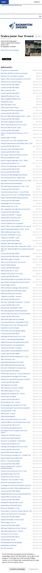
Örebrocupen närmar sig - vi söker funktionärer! (15, 374)
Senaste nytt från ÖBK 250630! (10, 212)
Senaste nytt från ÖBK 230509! (10, 500)
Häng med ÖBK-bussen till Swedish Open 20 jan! (15, 422)
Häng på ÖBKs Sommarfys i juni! (11, 497)
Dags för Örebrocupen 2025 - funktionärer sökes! (16, 246)
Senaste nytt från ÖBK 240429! (10, 371)
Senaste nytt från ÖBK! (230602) (10, 491)
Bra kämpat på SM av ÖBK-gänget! (11, 542)
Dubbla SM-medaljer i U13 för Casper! (12, 520)
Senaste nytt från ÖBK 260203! (10, 130)
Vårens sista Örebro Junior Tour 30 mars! (13, 262)
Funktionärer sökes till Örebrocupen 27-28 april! (15, 379)
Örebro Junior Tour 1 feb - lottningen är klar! (14, 140)
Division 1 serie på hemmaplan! (10, 461)
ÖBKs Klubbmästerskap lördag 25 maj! (12, 365)
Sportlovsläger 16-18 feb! (8, 138)
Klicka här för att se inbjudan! (10, 50)
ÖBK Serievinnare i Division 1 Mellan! (12, 388)
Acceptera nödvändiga (17, 569)
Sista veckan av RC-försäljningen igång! (13, 331)
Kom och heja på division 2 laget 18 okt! (13, 178)
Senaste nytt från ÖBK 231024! (10, 449)
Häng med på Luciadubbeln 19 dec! (11, 308)
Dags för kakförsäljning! (8, 265)
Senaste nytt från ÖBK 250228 (10, 268)
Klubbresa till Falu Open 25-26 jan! (11, 293)
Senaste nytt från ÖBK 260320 (10, 113)
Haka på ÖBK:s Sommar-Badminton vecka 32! (15, 351)
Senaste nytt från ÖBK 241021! (10, 316)
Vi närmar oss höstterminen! (9, 70)
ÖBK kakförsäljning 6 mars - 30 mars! (12, 531)
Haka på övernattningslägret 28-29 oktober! (14, 175)
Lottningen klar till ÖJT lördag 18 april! (12, 110)
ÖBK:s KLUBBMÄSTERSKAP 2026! (10, 99)
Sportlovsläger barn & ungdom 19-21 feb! (13, 405)
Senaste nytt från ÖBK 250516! (10, 220)
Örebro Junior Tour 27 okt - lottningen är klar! (14, 325)
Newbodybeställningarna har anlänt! (12, 362)
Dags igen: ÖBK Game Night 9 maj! (11, 243)
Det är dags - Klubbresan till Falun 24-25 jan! (14, 155)
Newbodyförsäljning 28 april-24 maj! (12, 502)
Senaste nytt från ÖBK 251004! (10, 172)
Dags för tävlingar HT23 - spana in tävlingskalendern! (11, 467)
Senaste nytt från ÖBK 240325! (10, 382)
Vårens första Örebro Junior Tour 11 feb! (13, 419)
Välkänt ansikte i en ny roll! (9, 206)
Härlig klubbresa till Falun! (9, 545)
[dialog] (21, 561)
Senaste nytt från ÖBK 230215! (10, 537)
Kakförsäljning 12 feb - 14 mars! (10, 402)
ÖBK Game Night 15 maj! (8, 105)
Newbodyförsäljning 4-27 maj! (10, 96)
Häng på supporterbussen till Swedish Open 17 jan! (17, 143)
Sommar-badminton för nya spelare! (12, 223)
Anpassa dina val (7, 565)
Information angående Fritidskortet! (12, 122)
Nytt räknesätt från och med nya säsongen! (14, 73)
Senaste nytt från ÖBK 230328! (10, 517)
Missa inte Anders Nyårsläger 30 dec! (12, 149)
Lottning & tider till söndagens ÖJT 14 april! (14, 376)
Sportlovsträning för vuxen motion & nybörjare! (15, 408)
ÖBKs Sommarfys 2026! (8, 90)
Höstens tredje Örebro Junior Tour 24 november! (16, 313)
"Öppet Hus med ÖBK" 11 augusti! (11, 215)
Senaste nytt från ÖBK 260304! (10, 119)
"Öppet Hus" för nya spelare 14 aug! (12, 479)
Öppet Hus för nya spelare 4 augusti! (12, 76)
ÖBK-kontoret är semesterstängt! (11, 82)
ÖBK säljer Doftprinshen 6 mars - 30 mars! (14, 528)
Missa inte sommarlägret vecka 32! (11, 482)
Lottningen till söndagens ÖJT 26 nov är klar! (14, 447)
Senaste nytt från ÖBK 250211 (10, 276)
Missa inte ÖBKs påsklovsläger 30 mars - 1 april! (15, 116)
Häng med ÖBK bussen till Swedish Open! (13, 291)
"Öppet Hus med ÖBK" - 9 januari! (11, 296)
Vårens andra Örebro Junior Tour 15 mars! (14, 125)
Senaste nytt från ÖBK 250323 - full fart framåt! (15, 256)
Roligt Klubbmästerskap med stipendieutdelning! (16, 494)
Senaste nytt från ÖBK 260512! (10, 93)
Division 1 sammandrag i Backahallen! (12, 339)
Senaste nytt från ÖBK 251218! (10, 146)
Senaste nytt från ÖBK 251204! (10, 152)
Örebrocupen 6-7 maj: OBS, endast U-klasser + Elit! (16, 511)
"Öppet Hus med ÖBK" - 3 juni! (10, 238)
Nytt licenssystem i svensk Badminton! (12, 345)
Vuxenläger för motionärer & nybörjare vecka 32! (16, 485)
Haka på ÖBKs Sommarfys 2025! (11, 218)
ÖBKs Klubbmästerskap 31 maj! (10, 232)
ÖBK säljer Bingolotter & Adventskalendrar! (14, 311)
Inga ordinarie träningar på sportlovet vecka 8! (15, 282)
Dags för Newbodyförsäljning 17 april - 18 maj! (15, 229)
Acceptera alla (33, 569)
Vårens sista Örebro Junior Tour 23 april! (13, 514)
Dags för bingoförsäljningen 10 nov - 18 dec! (14, 160)
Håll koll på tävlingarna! (8, 416)
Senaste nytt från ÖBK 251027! (10, 169)
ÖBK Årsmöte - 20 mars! (8, 414)
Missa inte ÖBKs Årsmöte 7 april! (11, 127)
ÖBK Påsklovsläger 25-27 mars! (10, 391)
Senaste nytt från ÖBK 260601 (10, 87)
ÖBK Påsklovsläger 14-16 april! (10, 259)
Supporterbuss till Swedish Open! (11, 505)
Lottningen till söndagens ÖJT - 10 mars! (13, 394)
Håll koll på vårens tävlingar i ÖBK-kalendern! (15, 288)
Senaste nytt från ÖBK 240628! (10, 354)
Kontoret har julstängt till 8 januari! (11, 428)
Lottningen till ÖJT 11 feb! (8, 411)
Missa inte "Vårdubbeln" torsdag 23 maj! (13, 368)
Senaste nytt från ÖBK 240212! (10, 399)
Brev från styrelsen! (7, 548)
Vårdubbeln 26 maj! (7, 102)
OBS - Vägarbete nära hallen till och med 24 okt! (15, 209)
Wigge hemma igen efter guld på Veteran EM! (15, 342)
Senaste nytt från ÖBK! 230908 (10, 464)
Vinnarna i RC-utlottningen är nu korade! (13, 166)
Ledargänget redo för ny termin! (10, 203)
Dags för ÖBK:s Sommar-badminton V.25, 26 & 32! (16, 79)
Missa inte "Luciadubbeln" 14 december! (13, 441)
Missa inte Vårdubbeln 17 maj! (10, 508)
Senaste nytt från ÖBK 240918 (10, 333)
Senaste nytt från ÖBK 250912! (10, 189)
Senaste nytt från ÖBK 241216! (10, 299)
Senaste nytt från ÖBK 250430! (10, 240)
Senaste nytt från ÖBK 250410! (10, 253)
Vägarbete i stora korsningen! (10, 328)
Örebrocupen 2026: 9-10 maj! (9, 107)
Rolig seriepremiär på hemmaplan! (11, 183)
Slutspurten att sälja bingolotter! (11, 438)
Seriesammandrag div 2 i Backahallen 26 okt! (14, 322)
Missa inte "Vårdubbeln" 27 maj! (11, 235)
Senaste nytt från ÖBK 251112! (10, 163)
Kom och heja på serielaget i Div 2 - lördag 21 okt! (16, 455)
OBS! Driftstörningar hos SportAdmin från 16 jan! (16, 279)
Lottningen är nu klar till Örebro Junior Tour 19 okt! (16, 180)
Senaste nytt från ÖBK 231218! (10, 425)
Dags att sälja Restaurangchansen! (11, 458)
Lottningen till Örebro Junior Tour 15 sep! (13, 336)
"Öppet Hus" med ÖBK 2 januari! (11, 435)
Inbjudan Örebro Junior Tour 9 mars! (12, 273)
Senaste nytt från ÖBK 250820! (10, 200)
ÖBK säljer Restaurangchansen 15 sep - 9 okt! (15, 186)
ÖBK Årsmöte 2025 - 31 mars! (9, 271)
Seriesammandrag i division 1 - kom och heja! (15, 192)
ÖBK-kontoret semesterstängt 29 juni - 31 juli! (14, 356)
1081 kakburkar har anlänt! (9, 385)
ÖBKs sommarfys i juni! (8, 359)
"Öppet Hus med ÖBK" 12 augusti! (11, 348)
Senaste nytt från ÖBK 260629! (10, 85)
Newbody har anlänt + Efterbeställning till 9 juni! (15, 488)
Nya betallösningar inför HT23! (10, 474)
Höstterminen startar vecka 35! (10, 477)
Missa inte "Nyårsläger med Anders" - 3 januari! (15, 302)
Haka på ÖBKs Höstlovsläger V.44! (11, 452)
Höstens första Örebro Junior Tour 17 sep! (14, 471)
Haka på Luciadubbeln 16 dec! (10, 158)
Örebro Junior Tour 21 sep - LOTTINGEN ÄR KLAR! (15, 195)
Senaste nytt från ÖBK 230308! (10, 525)
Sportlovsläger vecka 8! (8, 285)
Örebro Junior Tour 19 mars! (17, 36)
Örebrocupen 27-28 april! (8, 396)
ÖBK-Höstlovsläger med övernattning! (12, 319)
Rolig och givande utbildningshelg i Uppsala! (14, 198)
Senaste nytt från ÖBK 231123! (10, 444)
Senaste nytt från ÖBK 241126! (10, 305)
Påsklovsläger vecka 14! (8, 522)
